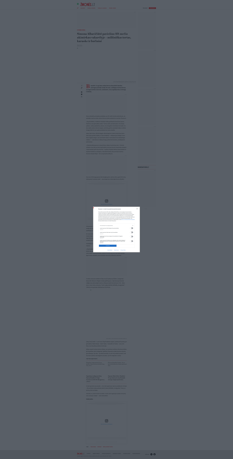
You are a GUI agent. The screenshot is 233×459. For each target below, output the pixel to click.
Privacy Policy (123, 250)
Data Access (116, 250)
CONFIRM (108, 245)
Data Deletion (109, 250)
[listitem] (116, 225)
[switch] (131, 228)
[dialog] (116, 229)
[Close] (137, 209)
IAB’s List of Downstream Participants (128, 219)
